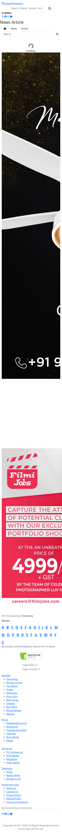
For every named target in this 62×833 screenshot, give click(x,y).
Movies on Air (13, 779)
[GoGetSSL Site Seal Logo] (31, 656)
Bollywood (12, 726)
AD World (7, 748)
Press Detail (12, 762)
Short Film (11, 696)
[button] (31, 13)
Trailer (9, 689)
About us (11, 788)
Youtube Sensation (16, 730)
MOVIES (6, 675)
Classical (11, 733)
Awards (10, 714)
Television (7, 768)
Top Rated (11, 686)
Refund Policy (13, 798)
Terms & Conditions (17, 802)
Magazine (11, 759)
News (13, 28)
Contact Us (12, 791)
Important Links (10, 784)
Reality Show (13, 775)
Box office (11, 707)
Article (24, 28)
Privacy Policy (13, 795)
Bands (9, 740)
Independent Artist (16, 723)
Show (9, 772)
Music (5, 719)
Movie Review (13, 710)
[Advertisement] (31, 416)
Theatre (10, 703)
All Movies (11, 693)
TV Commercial (14, 752)
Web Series (12, 700)
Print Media (12, 755)
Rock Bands (12, 737)
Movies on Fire (14, 682)
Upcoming (12, 679)
